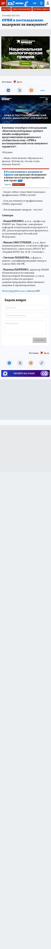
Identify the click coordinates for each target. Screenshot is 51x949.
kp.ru (19, 82)
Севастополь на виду (21, 9)
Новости (6, 9)
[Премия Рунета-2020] (25, 3)
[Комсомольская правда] (15, 3)
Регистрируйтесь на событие (18, 291)
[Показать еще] (43, 90)
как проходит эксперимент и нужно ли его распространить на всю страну (25, 176)
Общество (8, 184)
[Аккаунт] (47, 3)
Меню (3, 3)
